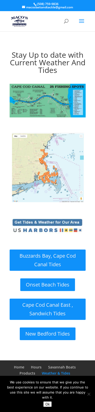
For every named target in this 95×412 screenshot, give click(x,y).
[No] (88, 394)
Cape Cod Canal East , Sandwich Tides (47, 309)
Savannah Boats (62, 367)
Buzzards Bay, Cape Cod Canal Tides (48, 260)
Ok (47, 404)
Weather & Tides (56, 373)
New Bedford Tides (47, 333)
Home (19, 367)
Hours (36, 367)
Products (27, 373)
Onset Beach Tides (47, 284)
